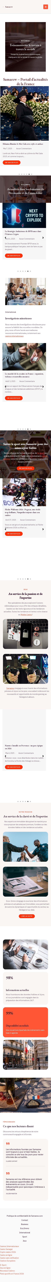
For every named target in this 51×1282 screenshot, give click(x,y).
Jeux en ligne (5, 1268)
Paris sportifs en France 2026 (12, 1274)
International (24, 1232)
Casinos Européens (7, 1261)
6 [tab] (31, 174)
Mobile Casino (26, 614)
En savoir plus (12, 138)
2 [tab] (22, 174)
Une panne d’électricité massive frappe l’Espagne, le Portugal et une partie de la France (25, 118)
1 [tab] (19, 174)
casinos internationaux (14, 336)
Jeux (24, 1241)
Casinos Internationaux (9, 1246)
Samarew (9, 6)
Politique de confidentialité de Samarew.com (25, 1216)
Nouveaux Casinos (7, 1271)
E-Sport (3, 1265)
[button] (4, 130)
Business (24, 1224)
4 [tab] (27, 174)
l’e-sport (40, 453)
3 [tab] (24, 174)
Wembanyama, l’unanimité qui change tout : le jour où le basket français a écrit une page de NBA (24, 543)
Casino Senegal (6, 1249)
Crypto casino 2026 (8, 1252)
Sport (24, 1237)
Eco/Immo (24, 1228)
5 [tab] (29, 174)
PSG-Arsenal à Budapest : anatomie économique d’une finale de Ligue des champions (21, 759)
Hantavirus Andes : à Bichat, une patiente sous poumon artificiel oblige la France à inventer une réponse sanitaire (24, 393)
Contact (24, 1220)
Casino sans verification (9, 1258)
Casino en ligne (6, 1255)
